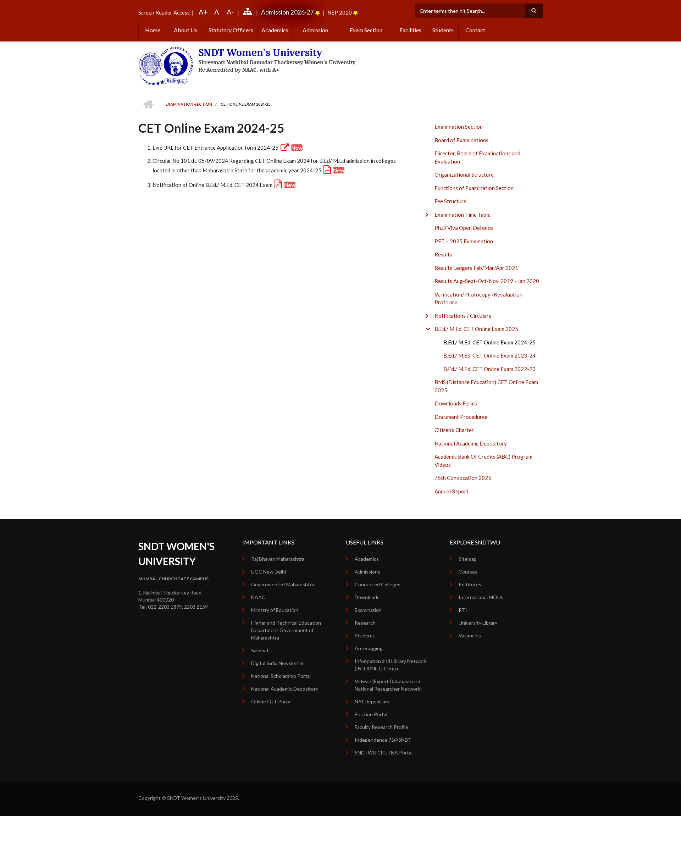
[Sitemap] (248, 12)
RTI (463, 610)
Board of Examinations (461, 140)
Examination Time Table (462, 214)
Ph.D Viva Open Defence (463, 228)
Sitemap (468, 559)
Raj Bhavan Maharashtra (277, 559)
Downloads (367, 597)
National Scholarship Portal (281, 676)
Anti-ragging (369, 648)
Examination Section (458, 126)
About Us (185, 30)
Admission (315, 30)
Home (152, 30)
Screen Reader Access (164, 12)
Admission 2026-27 (287, 12)
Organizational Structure (464, 174)
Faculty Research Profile (381, 727)
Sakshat (260, 650)
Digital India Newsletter (277, 663)
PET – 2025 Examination (463, 241)
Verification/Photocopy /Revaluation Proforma (478, 298)
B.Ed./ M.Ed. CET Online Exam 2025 (476, 329)
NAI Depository (372, 701)
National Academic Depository (470, 443)
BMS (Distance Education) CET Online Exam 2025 (486, 386)
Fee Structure (450, 201)
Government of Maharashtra (282, 584)
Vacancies (470, 635)
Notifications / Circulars (462, 315)
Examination (368, 610)
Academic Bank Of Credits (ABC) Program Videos (483, 460)
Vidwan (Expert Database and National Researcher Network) (388, 685)
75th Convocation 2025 (462, 478)
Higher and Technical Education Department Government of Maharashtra (286, 630)
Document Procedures (460, 417)
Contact (475, 30)
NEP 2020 (339, 12)
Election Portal (371, 714)
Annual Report (451, 491)
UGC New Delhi (268, 572)
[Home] (165, 65)
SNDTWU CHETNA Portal (384, 752)
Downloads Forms (455, 403)
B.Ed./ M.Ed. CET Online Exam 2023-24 (489, 355)
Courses (468, 572)
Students (443, 30)
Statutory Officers (231, 30)
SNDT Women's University (260, 52)
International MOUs (481, 597)
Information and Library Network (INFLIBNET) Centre (391, 664)
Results (443, 254)
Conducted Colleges (377, 584)
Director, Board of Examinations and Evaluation (477, 157)
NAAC (258, 597)
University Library (478, 623)
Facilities (410, 30)
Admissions (367, 572)
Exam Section (366, 30)
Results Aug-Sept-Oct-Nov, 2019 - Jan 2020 (486, 281)
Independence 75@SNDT (383, 740)
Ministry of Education (274, 610)
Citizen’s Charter (454, 430)
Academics (274, 30)
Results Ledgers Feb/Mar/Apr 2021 (476, 268)
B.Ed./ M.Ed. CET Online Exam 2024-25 (489, 342)
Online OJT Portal (271, 701)
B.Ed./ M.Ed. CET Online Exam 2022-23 (489, 369)
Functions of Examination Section (474, 188)
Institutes (470, 584)
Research (365, 623)
